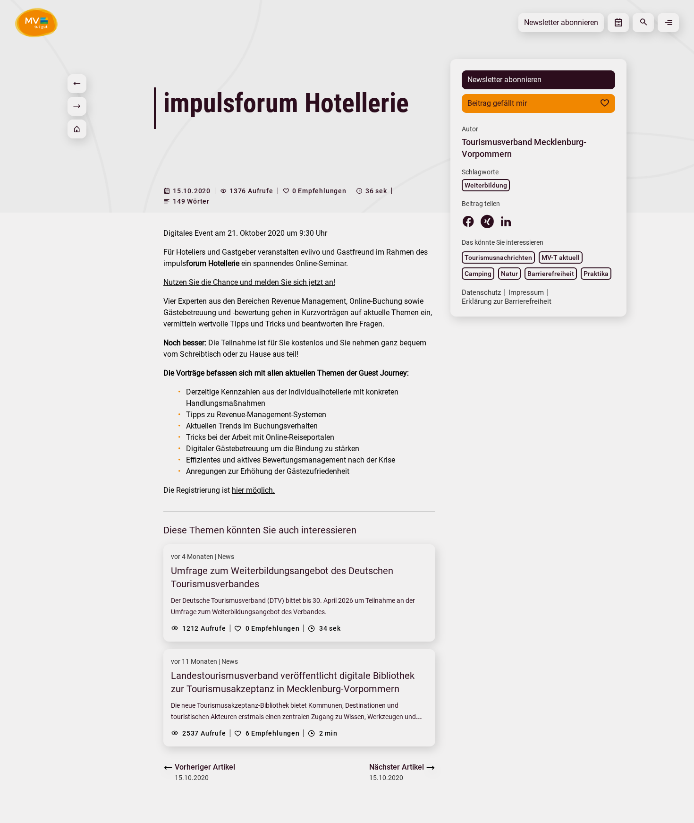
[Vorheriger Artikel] (77, 83)
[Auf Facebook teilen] (468, 221)
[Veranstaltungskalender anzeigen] (618, 22)
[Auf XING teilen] (487, 221)
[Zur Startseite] (77, 129)
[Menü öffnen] (668, 22)
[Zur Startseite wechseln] (36, 22)
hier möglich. (253, 490)
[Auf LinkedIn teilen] (506, 221)
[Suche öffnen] (643, 22)
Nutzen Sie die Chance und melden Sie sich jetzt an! (249, 282)
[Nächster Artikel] (77, 106)
